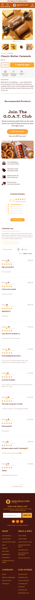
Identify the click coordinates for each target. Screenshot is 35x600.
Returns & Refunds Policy (24, 546)
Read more (4, 90)
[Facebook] (13, 521)
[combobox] (26, 253)
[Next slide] (32, 47)
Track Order (22, 539)
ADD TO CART (23, 65)
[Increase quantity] (7, 64)
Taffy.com (21, 587)
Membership (6, 554)
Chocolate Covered (9, 542)
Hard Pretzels (6, 536)
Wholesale (5, 583)
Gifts (3, 545)
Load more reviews (17, 486)
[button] (2, 5)
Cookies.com (22, 590)
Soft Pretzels (6, 539)
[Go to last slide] (3, 47)
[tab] (16, 41)
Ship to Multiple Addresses (23, 554)
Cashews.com (22, 583)
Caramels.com (23, 577)
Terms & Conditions (8, 577)
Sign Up (27, 515)
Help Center (22, 536)
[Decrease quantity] (2, 64)
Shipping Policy (23, 550)
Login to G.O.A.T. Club (25, 542)
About (4, 574)
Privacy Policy (6, 580)
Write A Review (17, 219)
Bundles (4, 548)
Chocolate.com (23, 580)
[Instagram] (17, 521)
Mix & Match (6, 557)
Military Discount (24, 558)
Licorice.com (22, 574)
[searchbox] (9, 249)
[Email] (21, 521)
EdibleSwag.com (23, 593)
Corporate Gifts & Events (8, 561)
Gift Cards (5, 551)
